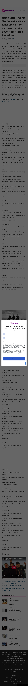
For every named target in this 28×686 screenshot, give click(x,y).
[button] (14, 341)
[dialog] (14, 343)
